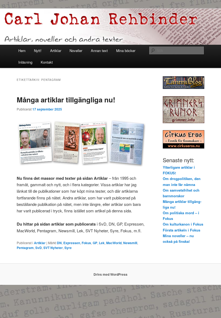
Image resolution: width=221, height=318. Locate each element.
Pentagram (25, 247)
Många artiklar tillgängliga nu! (66, 100)
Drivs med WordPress (110, 274)
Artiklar (55, 50)
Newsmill (130, 242)
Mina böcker (125, 50)
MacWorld (114, 242)
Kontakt (47, 62)
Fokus (86, 242)
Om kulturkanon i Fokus (183, 224)
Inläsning (25, 62)
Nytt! (38, 50)
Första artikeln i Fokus (181, 230)
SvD (38, 247)
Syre (68, 247)
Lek (102, 242)
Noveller (76, 50)
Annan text (99, 50)
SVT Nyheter (53, 247)
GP (95, 242)
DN (59, 242)
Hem (22, 50)
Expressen (71, 242)
